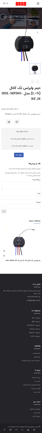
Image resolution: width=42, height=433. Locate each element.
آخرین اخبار (37, 413)
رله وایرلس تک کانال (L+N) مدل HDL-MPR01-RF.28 (23, 260)
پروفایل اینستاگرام (35, 409)
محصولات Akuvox (35, 329)
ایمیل (38, 202)
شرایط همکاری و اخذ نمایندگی (31, 385)
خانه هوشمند (31, 17)
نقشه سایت (36, 392)
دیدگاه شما (36, 179)
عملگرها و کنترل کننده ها (17, 19)
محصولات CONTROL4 (33, 325)
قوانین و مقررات (35, 388)
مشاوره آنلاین (36, 416)
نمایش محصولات (4, 250)
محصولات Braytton (34, 332)
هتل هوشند (36, 357)
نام (38, 193)
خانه (38, 17)
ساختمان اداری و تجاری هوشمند (31, 360)
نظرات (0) (19, 155)
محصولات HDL (20, 17)
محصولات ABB (36, 321)
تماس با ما (37, 381)
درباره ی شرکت (36, 377)
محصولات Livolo (35, 336)
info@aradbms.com (33, 300)
